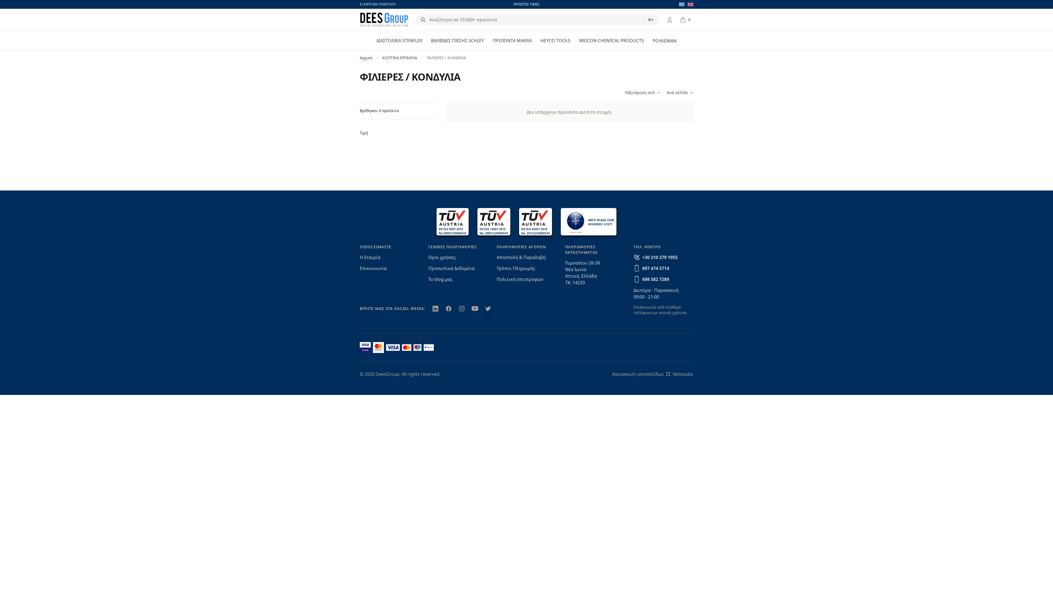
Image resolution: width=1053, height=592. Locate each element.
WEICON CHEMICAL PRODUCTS (611, 41)
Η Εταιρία (370, 257)
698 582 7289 (655, 279)
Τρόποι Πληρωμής (516, 268)
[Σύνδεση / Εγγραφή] (669, 19)
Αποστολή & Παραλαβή (521, 257)
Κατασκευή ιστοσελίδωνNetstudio (652, 374)
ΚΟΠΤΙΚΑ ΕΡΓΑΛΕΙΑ (399, 57)
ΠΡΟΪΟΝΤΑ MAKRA (512, 41)
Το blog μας (440, 279)
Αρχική (366, 57)
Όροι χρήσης (442, 257)
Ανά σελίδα (677, 92)
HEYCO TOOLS (555, 41)
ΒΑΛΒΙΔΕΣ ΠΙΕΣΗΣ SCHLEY (457, 41)
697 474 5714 (655, 268)
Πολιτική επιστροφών (520, 279)
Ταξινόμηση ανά (640, 92)
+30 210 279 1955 (660, 257)
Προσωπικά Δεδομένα (451, 268)
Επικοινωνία (373, 268)
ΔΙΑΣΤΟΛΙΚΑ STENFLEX (399, 41)
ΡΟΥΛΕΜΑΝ (664, 41)
